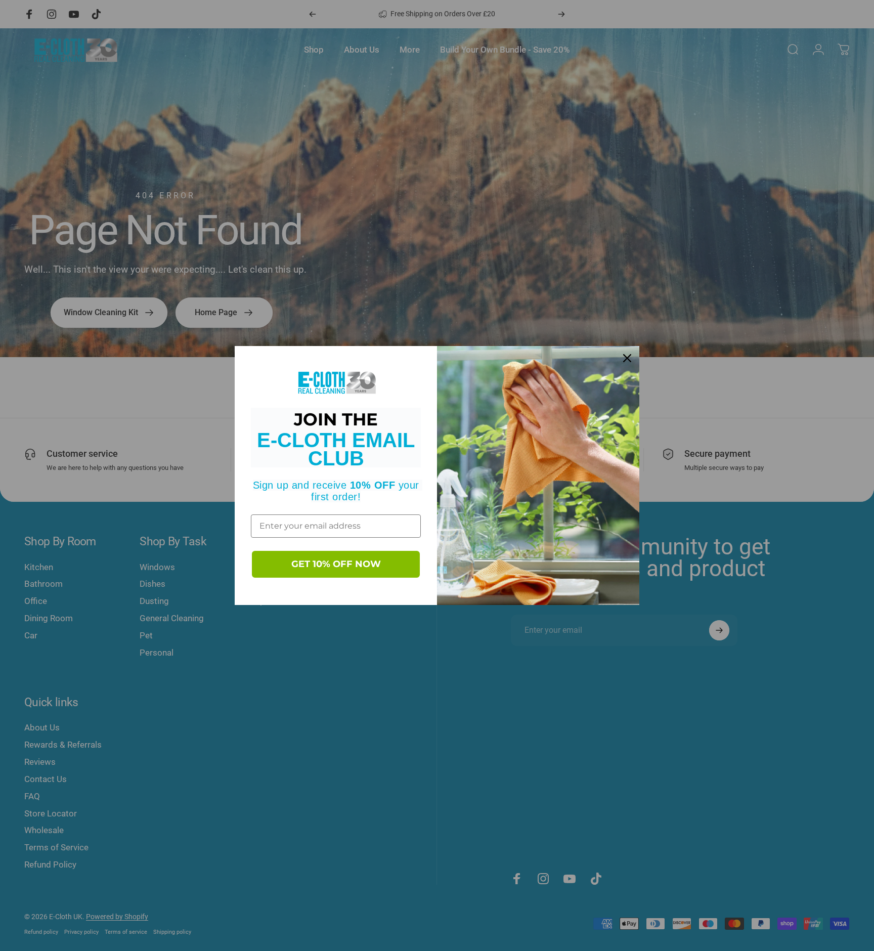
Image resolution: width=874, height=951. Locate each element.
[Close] (627, 358)
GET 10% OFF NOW (336, 564)
